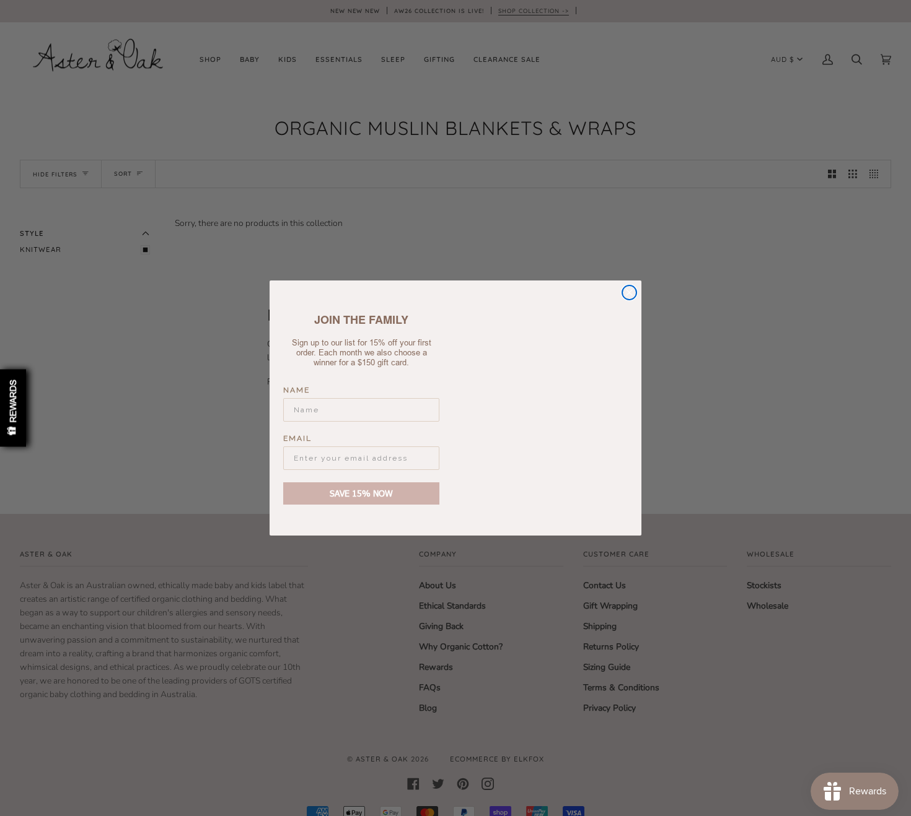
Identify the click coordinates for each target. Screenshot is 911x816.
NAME (296, 390)
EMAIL (297, 438)
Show (13, 408)
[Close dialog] (629, 292)
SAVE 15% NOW (361, 493)
